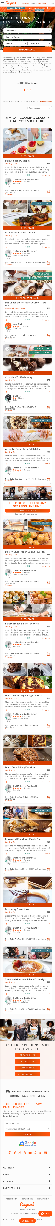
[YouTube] (30, 1153)
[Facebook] (15, 1153)
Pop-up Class (43, 274)
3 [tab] (30, 90)
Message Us (26, 3)
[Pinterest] (35, 1153)
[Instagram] (10, 1153)
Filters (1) (29, 1221)
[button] (2, 3)
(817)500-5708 (40, 3)
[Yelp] (25, 1153)
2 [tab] (27, 90)
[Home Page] (11, 3)
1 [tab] (24, 90)
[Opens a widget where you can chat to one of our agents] (45, 1214)
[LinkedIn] (45, 1153)
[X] (40, 1153)
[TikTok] (20, 1153)
